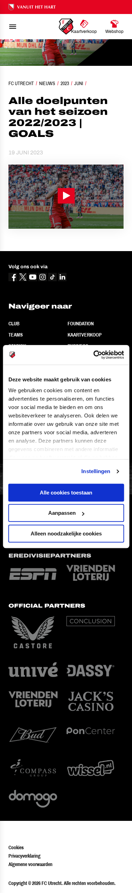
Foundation (81, 323)
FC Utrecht (21, 83)
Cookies (16, 847)
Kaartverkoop (85, 335)
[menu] (12, 26)
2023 (65, 83)
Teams (15, 335)
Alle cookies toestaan (66, 493)
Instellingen (95, 471)
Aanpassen (62, 513)
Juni (78, 83)
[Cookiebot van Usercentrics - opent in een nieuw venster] (94, 354)
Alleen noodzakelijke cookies (66, 534)
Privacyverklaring (24, 856)
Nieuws (47, 83)
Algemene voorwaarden (30, 864)
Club (13, 323)
